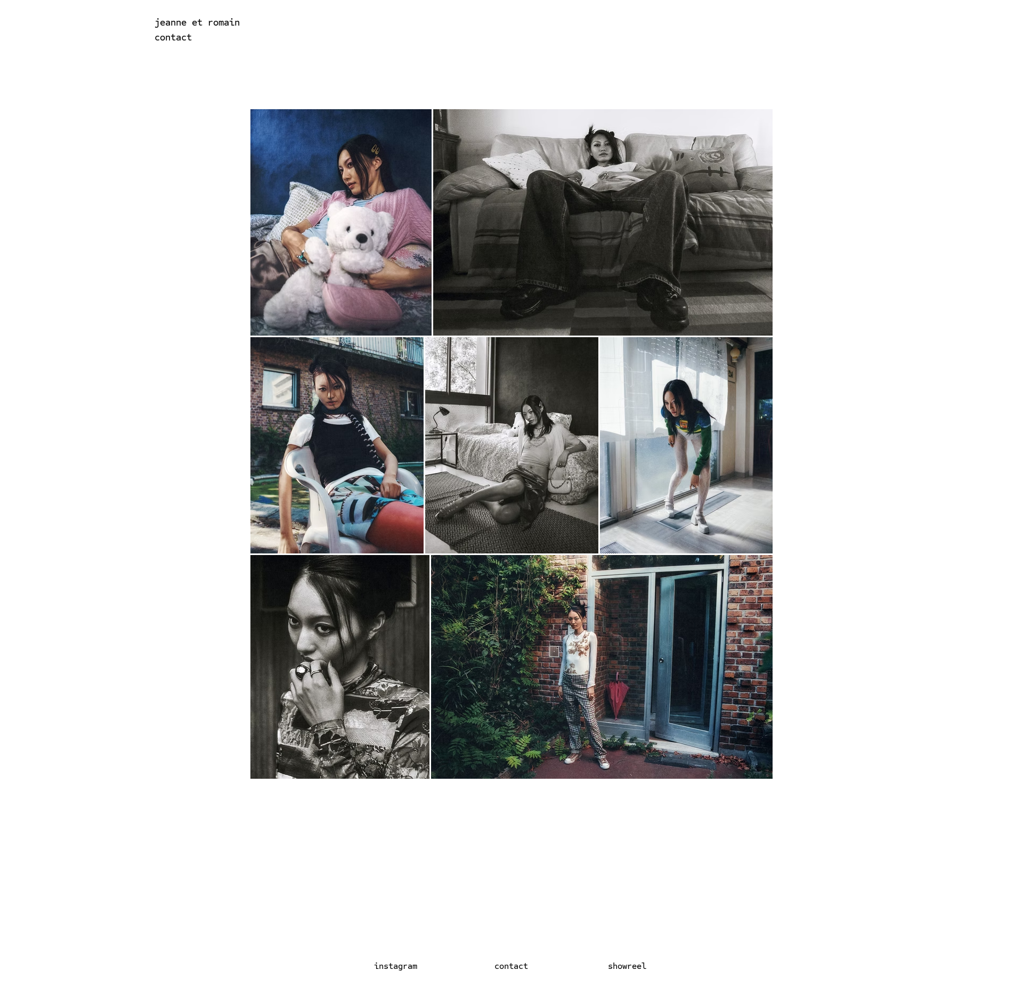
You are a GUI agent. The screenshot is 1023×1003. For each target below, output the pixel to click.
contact (173, 37)
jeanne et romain (197, 22)
